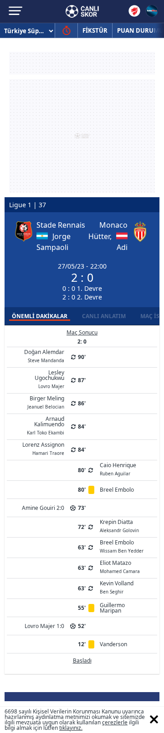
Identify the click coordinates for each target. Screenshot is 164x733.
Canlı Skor (82, 11)
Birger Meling (45, 401)
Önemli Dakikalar (39, 316)
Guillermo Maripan (112, 607)
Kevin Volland (116, 586)
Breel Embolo (117, 490)
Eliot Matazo (120, 566)
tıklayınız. (70, 728)
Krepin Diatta (119, 525)
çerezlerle (115, 722)
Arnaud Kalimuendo (45, 425)
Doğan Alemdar (44, 355)
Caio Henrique (118, 468)
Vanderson (113, 644)
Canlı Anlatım (104, 316)
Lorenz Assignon (43, 448)
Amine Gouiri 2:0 (43, 508)
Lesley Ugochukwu (49, 379)
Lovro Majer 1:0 (44, 626)
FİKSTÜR (95, 30)
